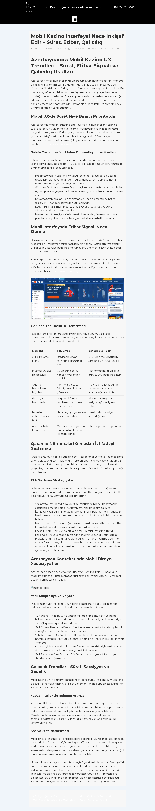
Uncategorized (110, 49)
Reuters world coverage (65, 271)
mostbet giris (96, 100)
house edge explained (62, 144)
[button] (75, 19)
